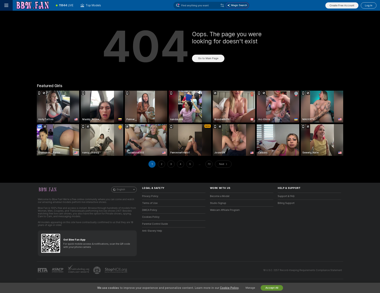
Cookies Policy (151, 217)
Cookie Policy (229, 287)
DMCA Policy (149, 210)
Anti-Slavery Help (152, 230)
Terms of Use (150, 203)
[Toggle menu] (6, 5)
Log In (368, 5)
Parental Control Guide (155, 224)
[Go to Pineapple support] (97, 270)
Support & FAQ (286, 196)
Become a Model (219, 196)
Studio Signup (218, 203)
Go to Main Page (208, 58)
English (121, 189)
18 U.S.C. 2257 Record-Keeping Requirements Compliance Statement (302, 270)
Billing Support (286, 203)
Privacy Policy (150, 196)
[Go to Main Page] (32, 5)
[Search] (222, 5)
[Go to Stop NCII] (116, 270)
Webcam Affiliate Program (225, 210)
